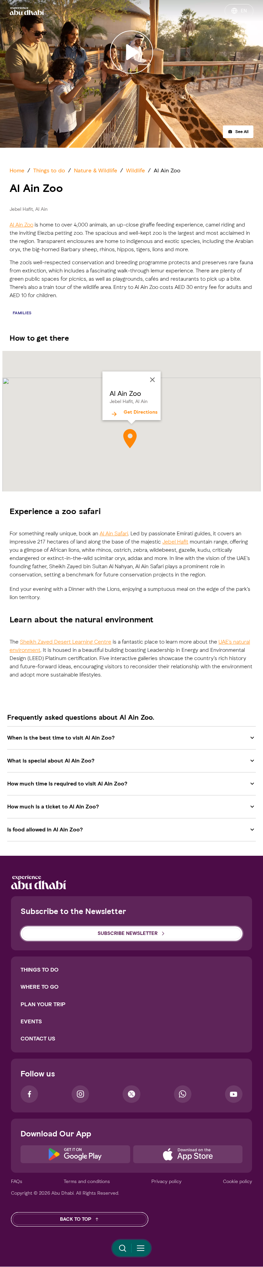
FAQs (16, 1181)
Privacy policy (166, 1181)
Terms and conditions (87, 1181)
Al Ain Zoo (21, 224)
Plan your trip (43, 1004)
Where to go (40, 987)
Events (31, 1021)
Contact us (38, 1038)
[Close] (152, 379)
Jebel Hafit (175, 541)
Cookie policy (237, 1181)
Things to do (40, 969)
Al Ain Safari (114, 533)
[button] (238, 131)
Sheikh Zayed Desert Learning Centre (65, 641)
